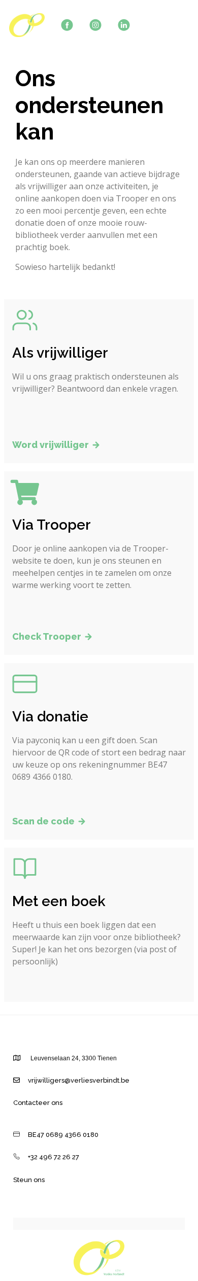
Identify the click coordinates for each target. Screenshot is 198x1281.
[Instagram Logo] (95, 25)
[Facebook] (67, 25)
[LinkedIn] (124, 25)
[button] (56, 445)
